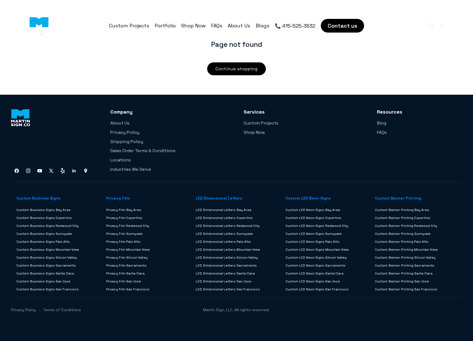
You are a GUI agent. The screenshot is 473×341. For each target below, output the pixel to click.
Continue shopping (236, 68)
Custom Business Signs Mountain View (47, 249)
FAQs (216, 25)
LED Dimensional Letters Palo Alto (223, 241)
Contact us (342, 25)
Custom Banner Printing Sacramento (404, 265)
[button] (418, 25)
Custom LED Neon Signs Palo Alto (312, 241)
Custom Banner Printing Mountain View (406, 249)
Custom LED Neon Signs (308, 198)
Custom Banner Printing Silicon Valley (405, 257)
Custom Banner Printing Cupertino (402, 218)
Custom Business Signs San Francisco (47, 289)
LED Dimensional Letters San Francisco (228, 289)
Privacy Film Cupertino (124, 218)
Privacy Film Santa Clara (125, 273)
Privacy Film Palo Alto (123, 241)
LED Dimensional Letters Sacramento (226, 265)
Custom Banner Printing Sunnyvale (403, 234)
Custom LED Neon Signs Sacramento (315, 265)
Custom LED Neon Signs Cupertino (313, 218)
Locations (120, 160)
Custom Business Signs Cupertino (44, 218)
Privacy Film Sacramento (126, 265)
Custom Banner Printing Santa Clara (403, 273)
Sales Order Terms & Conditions (142, 151)
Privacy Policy (124, 132)
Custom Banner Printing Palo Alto (401, 241)
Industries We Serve (130, 169)
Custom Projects (129, 25)
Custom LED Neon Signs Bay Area (312, 210)
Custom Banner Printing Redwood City (406, 226)
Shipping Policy (126, 142)
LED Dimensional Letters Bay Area (223, 210)
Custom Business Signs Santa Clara (45, 273)
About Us (239, 25)
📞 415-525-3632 (295, 26)
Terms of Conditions (62, 309)
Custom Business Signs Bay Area (43, 210)
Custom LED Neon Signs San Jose (312, 281)
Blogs (262, 25)
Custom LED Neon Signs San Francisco (316, 289)
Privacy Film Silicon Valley (127, 257)
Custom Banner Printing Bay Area (402, 210)
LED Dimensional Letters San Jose (223, 281)
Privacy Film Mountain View (128, 249)
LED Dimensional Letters (219, 198)
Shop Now (193, 25)
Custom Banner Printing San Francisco (406, 289)
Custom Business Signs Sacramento (46, 265)
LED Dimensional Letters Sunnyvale (224, 234)
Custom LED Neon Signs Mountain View (317, 249)
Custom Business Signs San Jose (43, 281)
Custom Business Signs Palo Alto (43, 241)
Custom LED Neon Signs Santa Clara (314, 273)
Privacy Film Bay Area (123, 210)
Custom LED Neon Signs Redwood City (316, 226)
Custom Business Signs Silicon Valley (46, 257)
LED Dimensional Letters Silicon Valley (227, 257)
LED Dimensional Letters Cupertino (224, 218)
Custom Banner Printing (398, 198)
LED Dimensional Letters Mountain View (228, 249)
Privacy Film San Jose (123, 281)
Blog (381, 123)
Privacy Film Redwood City (127, 226)
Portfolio (165, 25)
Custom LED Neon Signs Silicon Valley (316, 257)
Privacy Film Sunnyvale (124, 234)
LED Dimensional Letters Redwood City (227, 226)
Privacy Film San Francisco (127, 289)
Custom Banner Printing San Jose (402, 281)
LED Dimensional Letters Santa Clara (225, 273)
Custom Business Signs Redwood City (47, 226)
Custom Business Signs (38, 198)
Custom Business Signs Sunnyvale (44, 234)
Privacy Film (118, 198)
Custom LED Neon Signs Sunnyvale (313, 234)
